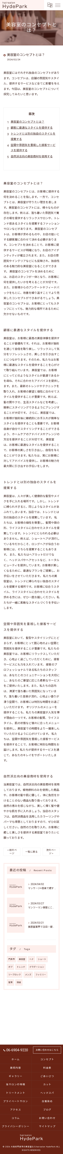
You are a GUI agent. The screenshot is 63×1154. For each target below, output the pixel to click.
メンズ (28, 974)
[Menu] (58, 5)
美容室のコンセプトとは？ (27, 121)
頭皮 (19, 982)
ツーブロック (14, 974)
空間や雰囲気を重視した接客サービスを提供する (33, 147)
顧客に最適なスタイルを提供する (32, 127)
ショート (42, 959)
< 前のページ (12, 852)
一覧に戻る (31, 851)
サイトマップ (47, 1126)
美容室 (22, 959)
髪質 (10, 982)
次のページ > (51, 852)
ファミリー (41, 974)
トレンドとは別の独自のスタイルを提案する (33, 136)
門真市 (11, 959)
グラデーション (36, 967)
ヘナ (31, 959)
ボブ (10, 967)
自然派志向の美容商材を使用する (32, 156)
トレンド (21, 967)
